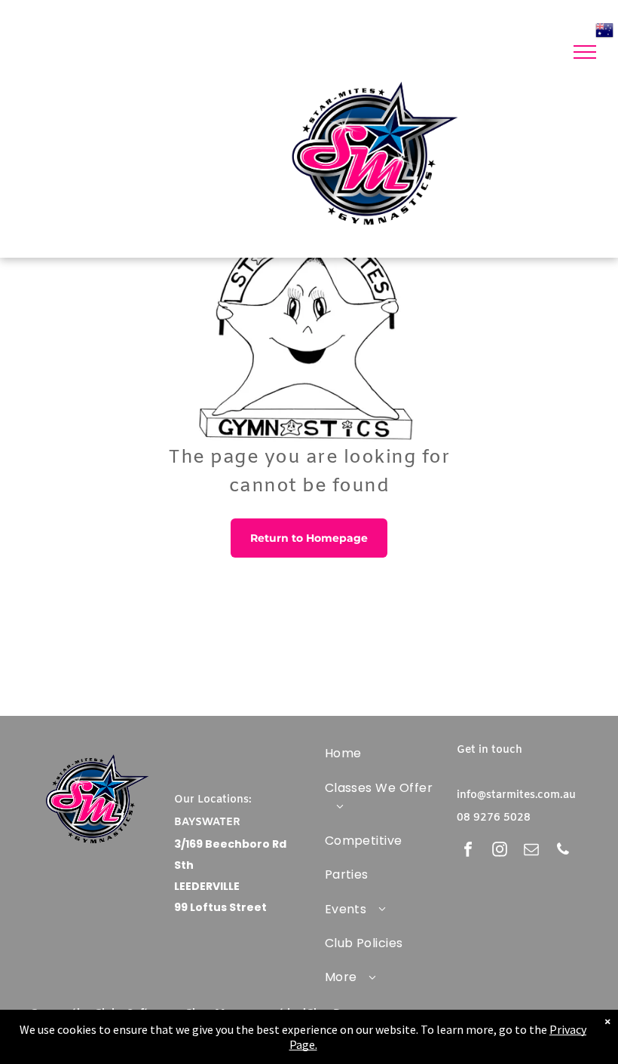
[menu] (584, 52)
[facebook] (468, 851)
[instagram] (499, 851)
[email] (531, 851)
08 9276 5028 (494, 818)
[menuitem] (379, 753)
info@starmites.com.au (516, 795)
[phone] (563, 851)
